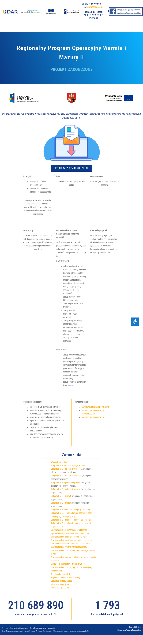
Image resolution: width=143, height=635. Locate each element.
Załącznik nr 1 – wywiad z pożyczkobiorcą (68, 465)
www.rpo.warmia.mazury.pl (93, 410)
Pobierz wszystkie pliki (60, 588)
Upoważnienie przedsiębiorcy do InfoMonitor (70, 533)
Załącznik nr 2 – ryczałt (61, 496)
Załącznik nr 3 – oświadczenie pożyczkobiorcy (70, 509)
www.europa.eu (88, 414)
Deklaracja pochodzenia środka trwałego (68, 564)
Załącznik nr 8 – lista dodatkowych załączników (71, 520)
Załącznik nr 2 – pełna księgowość (65, 482)
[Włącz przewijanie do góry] (136, 628)
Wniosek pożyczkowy (60, 462)
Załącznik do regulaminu (61, 581)
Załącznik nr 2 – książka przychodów (66, 469)
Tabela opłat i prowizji (60, 574)
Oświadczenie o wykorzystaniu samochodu (69, 547)
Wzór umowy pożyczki (60, 584)
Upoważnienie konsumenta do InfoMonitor (69, 530)
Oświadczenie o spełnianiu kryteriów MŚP (68, 537)
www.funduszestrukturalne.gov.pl (96, 407)
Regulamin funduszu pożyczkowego (66, 577)
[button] (71, 26)
